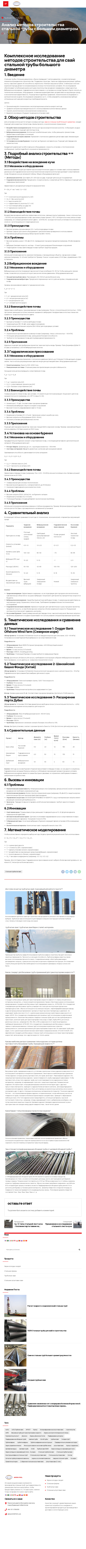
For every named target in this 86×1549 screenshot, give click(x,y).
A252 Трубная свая (17, 1430)
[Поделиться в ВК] (75, 871)
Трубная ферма (10, 1442)
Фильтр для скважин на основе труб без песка (37, 1445)
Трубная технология (13, 18)
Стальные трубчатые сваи (64, 1452)
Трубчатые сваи (10, 1276)
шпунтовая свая (58, 1445)
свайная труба (33, 1439)
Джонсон (24, 1436)
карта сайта (29, 1492)
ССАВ (32, 1449)
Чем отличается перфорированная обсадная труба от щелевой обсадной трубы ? (38, 1149)
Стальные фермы (10, 1271)
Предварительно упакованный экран (66, 1442)
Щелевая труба (23, 1449)
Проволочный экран (12, 1461)
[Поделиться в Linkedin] (71, 871)
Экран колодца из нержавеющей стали (63, 1449)
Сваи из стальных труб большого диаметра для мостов (49, 1355)
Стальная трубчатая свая (13, 871)
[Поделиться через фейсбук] (63, 871)
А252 (7, 1430)
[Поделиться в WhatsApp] (79, 871)
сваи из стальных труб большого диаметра (59, 122)
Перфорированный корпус (55, 1436)
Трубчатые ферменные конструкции (41, 1442)
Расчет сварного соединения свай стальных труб (47, 1306)
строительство (70, 1430)
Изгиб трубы (44, 1439)
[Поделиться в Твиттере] (67, 871)
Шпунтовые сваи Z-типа (53, 1461)
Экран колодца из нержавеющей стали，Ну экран (21, 1452)
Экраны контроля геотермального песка (56, 1433)
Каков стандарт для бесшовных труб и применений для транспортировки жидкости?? (40, 972)
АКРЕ (7, 1433)
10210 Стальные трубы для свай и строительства (46, 1330)
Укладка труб (65, 1439)
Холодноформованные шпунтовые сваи (51, 1430)
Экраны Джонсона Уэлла (37, 1436)
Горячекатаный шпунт (12, 1436)
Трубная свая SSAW (43, 1449)
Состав (70, 1455)
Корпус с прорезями (72, 1445)
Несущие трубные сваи (36, 1380)
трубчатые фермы (22, 1442)
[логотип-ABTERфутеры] (14, 1477)
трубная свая (55, 1439)
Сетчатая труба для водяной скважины (17, 1458)
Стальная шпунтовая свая (38, 1455)
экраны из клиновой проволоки (41, 1458)
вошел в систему (28, 1210)
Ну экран (73, 1458)
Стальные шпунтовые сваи (13, 1280)
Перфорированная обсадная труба (16, 1439)
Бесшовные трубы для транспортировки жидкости (26, 1433)
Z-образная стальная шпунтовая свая (31, 1461)
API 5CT (28, 1430)
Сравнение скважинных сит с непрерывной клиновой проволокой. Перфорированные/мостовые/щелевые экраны (54, 1404)
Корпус (35, 1430)
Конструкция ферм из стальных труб (16, 1455)
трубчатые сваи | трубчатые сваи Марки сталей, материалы (29, 927)
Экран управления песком (13, 1445)
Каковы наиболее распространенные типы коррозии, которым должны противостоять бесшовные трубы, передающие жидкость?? (33, 1042)
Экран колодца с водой (12, 1266)
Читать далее (44, 1035)
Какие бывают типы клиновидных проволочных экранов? (28, 1111)
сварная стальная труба (60, 1458)
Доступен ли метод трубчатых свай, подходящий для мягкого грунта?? (34, 889)
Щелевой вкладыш (11, 1449)
